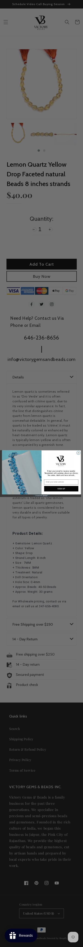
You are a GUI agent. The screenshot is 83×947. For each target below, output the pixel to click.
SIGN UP (61, 489)
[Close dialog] (78, 452)
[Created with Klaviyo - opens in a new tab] (41, 495)
